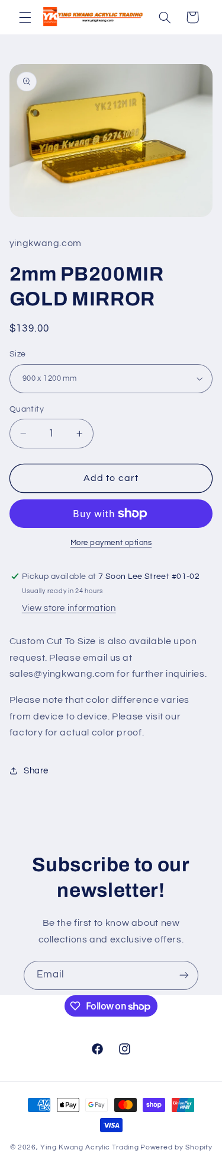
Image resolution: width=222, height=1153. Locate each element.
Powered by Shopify (176, 1147)
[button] (24, 17)
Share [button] (36, 770)
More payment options (111, 543)
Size (17, 354)
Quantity (26, 409)
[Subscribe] (184, 975)
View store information (69, 608)
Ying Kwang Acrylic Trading (89, 1147)
